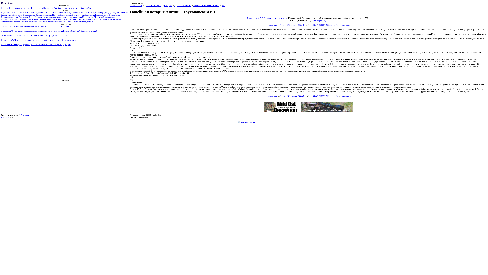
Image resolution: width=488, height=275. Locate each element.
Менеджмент (88, 17)
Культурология (102, 15)
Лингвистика (114, 15)
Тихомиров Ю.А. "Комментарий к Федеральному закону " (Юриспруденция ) (34, 35)
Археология (16, 12)
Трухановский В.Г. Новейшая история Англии (267, 18)
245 (299, 25)
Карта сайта (85, 8)
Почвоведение (45, 19)
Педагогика (21, 19)
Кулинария (90, 15)
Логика (32, 17)
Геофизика (18, 15)
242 (288, 25)
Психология (57, 19)
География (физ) (91, 12)
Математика (51, 17)
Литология (24, 17)
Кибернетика (66, 15)
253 (330, 25)
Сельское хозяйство (71, 19)
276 (336, 25)
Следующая (346, 25)
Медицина (77, 17)
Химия (25, 22)
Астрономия (39, 12)
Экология (32, 22)
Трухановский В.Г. (182, 6)
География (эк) (105, 12)
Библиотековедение (66, 12)
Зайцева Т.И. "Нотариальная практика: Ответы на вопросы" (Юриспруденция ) (35, 26)
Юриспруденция (86, 22)
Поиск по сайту (50, 8)
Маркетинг (40, 17)
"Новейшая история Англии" (206, 6)
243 (292, 25)
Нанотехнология (8, 19)
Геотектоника (7, 15)
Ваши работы (37, 8)
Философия (16, 22)
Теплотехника (108, 19)
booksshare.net (136, 6)
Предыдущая (271, 25)
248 (313, 25)
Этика (76, 22)
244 (295, 25)
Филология (6, 22)
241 (284, 25)
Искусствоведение (44, 15)
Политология (33, 19)
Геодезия (116, 12)
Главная (4, 8)
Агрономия (6, 12)
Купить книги (74, 8)
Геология (124, 12)
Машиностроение (65, 17)
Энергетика (67, 22)
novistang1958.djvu (320, 20)
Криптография (78, 15)
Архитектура (28, 12)
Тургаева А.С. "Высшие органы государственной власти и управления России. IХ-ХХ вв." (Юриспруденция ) (49, 31)
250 (320, 25)
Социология (96, 19)
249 (316, 25)
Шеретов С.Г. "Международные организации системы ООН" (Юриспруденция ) (36, 45)
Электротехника (54, 22)
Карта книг (62, 8)
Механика (98, 17)
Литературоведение (10, 17)
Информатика (29, 15)
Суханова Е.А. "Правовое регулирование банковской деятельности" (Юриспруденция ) (39, 40)
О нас (10, 8)
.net (8, 3)
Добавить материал (22, 8)
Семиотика (85, 19)
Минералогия (109, 17)
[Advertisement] (65, 97)
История (56, 15)
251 (323, 25)
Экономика (42, 22)
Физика (117, 19)
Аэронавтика (51, 12)
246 (302, 25)
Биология (79, 12)
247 (223, 6)
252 (327, 25)
